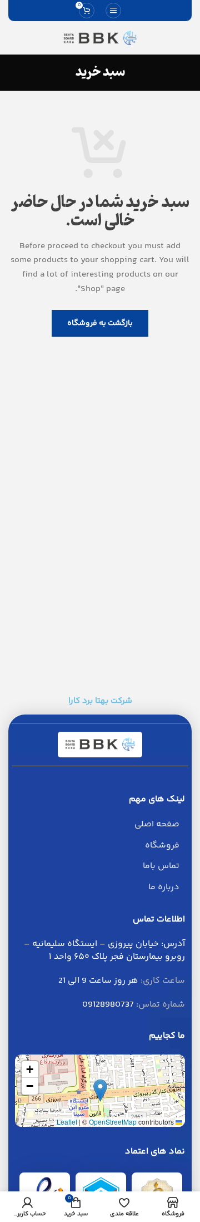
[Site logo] (100, 38)
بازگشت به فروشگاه (100, 323)
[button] (100, 1090)
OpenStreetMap (113, 1121)
